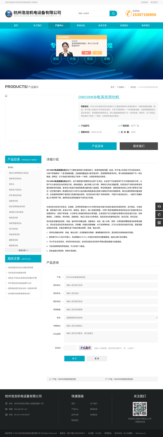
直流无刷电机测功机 (17, 206)
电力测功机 (13, 229)
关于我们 (37, 25)
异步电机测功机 (15, 195)
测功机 (133, 87)
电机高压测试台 (15, 178)
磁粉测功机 (13, 240)
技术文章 (102, 25)
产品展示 (120, 87)
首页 (16, 25)
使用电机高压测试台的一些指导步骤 (22, 288)
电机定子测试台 (15, 190)
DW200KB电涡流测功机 (123, 379)
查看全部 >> (23, 250)
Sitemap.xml (140, 433)
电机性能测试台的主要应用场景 (20, 267)
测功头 (11, 184)
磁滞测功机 (13, 246)
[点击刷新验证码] (85, 348)
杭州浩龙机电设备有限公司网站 (24, 2)
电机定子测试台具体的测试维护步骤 (22, 278)
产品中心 (59, 25)
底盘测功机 (13, 201)
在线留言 (144, 2)
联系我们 (154, 2)
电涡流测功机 (14, 234)
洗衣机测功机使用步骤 (17, 273)
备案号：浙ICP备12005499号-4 (72, 433)
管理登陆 (108, 433)
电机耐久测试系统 (16, 212)
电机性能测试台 (15, 223)
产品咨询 (97, 146)
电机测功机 (13, 218)
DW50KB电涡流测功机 (67, 379)
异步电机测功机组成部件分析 (19, 283)
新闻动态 (81, 25)
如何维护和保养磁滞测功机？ (19, 294)
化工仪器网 (128, 433)
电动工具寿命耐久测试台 (19, 173)
